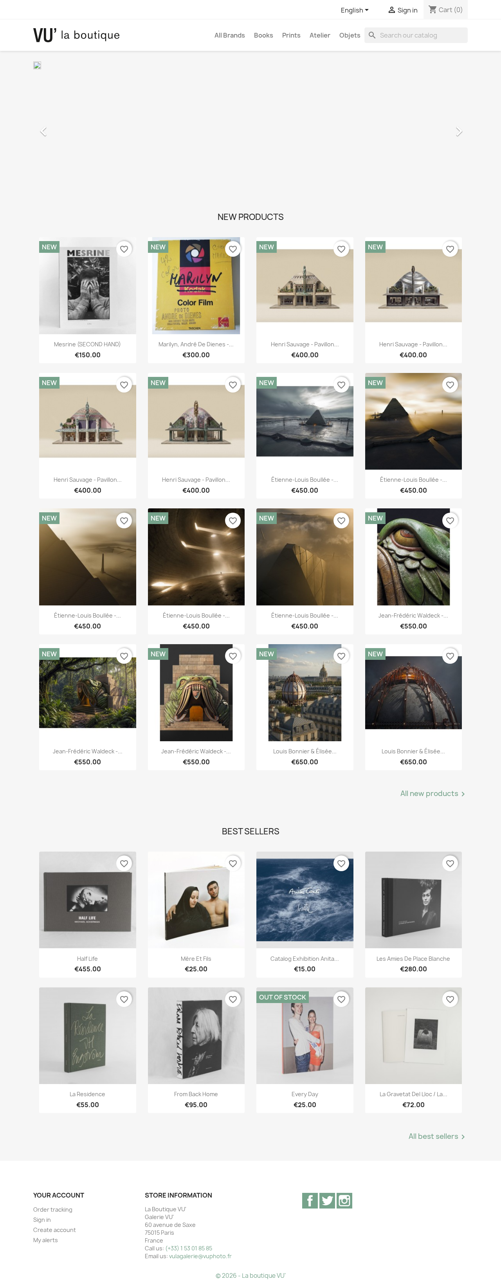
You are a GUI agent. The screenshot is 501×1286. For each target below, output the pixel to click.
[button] (66, 127)
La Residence (87, 1094)
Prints (291, 35)
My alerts (45, 1240)
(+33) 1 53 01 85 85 (188, 1248)
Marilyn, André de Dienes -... (196, 344)
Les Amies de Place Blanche (413, 958)
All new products (434, 794)
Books (263, 35)
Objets (349, 35)
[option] (250, 127)
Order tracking (52, 1209)
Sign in (42, 1219)
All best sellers (438, 1137)
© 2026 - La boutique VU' (251, 1276)
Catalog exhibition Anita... (304, 958)
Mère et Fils (196, 958)
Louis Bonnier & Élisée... (305, 751)
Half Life (87, 958)
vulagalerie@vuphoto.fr (200, 1256)
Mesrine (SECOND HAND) (87, 344)
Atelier (320, 35)
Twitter (327, 1201)
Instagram (344, 1201)
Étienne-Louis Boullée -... (304, 479)
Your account (58, 1195)
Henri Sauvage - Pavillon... (305, 344)
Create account (54, 1230)
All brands (229, 35)
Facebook (310, 1201)
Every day (305, 1094)
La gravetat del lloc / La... (413, 1094)
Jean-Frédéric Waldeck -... (413, 615)
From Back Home (196, 1094)
